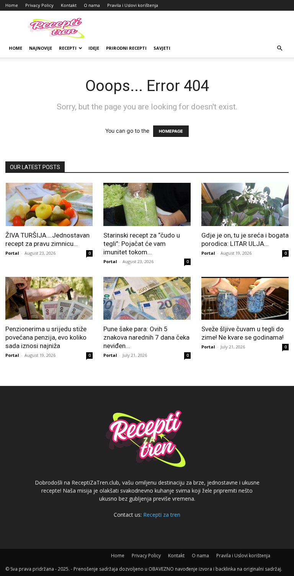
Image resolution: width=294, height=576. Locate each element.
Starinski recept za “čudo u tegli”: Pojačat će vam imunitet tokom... (141, 243)
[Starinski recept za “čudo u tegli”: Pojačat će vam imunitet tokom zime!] (147, 204)
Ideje (93, 48)
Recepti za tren (161, 514)
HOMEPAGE (171, 131)
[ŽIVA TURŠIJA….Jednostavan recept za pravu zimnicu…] (49, 204)
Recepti (68, 48)
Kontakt (69, 5)
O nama (92, 5)
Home (11, 5)
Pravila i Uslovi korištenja (132, 5)
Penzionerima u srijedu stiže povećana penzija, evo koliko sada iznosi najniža (46, 337)
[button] (279, 48)
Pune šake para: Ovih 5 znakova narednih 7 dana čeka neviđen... (146, 337)
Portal (12, 253)
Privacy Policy (39, 5)
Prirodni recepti (126, 48)
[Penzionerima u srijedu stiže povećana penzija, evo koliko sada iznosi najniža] (49, 298)
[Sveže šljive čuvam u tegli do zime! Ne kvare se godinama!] (245, 298)
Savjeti (162, 48)
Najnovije (40, 48)
